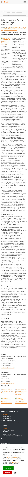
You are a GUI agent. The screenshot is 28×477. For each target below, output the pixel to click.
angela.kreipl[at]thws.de (7, 383)
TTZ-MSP (13, 28)
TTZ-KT (17, 28)
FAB (15, 27)
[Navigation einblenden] (25, 2)
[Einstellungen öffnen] (15, 472)
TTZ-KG (5, 30)
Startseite (4, 12)
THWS (8, 12)
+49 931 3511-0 (11, 420)
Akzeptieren (8, 468)
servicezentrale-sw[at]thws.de (14, 435)
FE (21, 27)
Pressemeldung (10, 27)
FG (23, 27)
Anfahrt (5, 425)
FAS (20, 27)
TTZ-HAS (21, 28)
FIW (25, 27)
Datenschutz (17, 462)
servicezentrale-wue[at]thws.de (14, 422)
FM (4, 28)
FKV (2, 28)
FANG (17, 27)
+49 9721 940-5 (11, 434)
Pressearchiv (19, 12)
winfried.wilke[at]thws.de (7, 368)
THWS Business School (12, 30)
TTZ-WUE (9, 28)
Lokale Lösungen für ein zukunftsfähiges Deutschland (14, 15)
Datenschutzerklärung (14, 457)
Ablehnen (7, 472)
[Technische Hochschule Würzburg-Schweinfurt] (4, 2)
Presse (13, 12)
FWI (6, 28)
